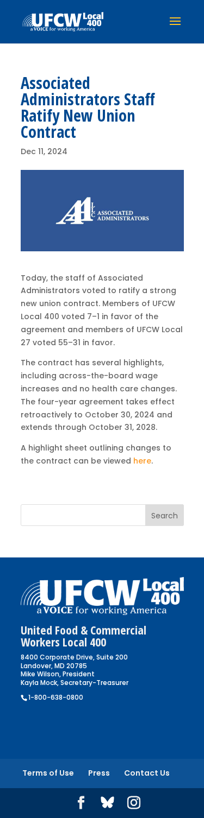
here (142, 460)
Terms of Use (48, 773)
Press (99, 773)
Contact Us (147, 773)
